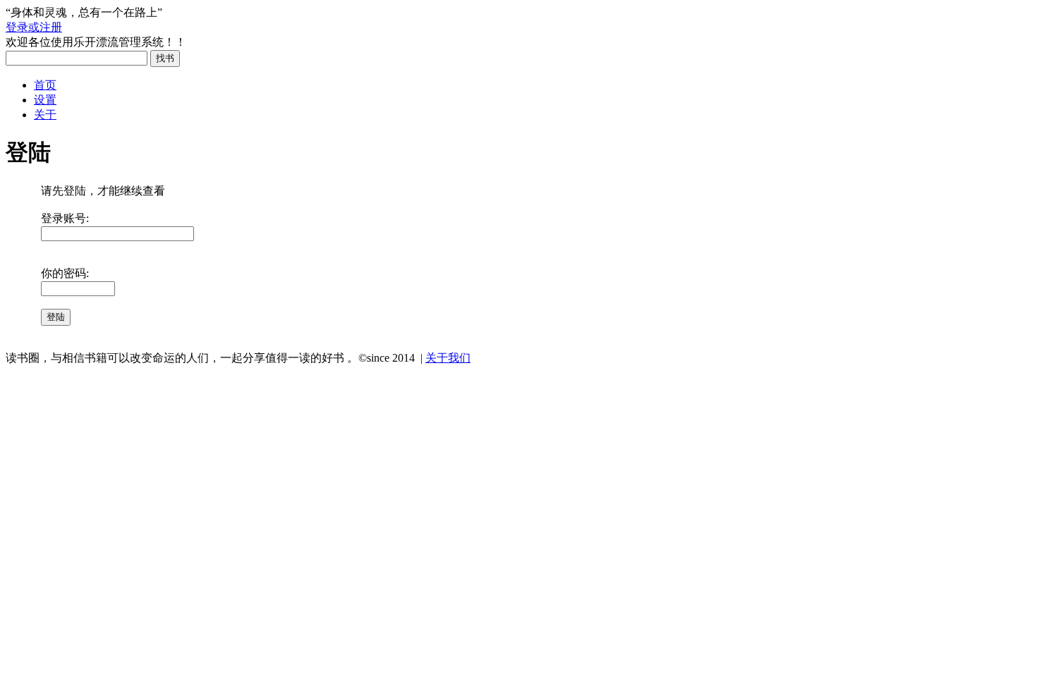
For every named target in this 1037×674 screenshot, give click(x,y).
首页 (45, 85)
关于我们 (448, 358)
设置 (45, 100)
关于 (45, 115)
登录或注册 (34, 27)
